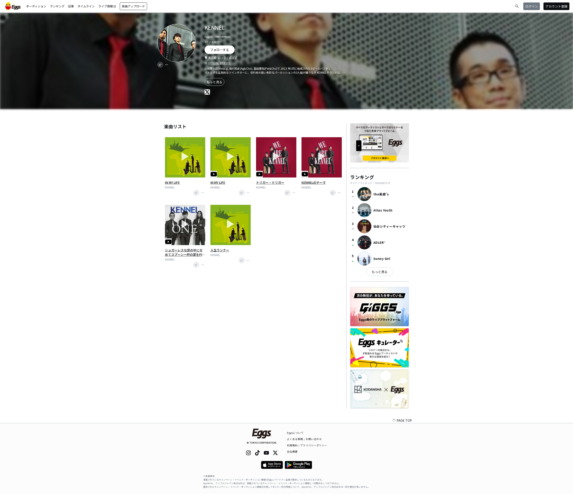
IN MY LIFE (172, 182)
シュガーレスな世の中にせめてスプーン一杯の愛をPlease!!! (184, 252)
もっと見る (214, 82)
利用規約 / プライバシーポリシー (307, 445)
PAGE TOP (404, 420)
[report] (166, 64)
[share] (160, 64)
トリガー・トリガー (270, 182)
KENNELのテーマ (313, 182)
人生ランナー (219, 250)
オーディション (36, 6)
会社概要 (292, 451)
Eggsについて (295, 432)
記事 (71, 6)
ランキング (57, 6)
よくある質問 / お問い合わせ (304, 439)
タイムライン (86, 6)
